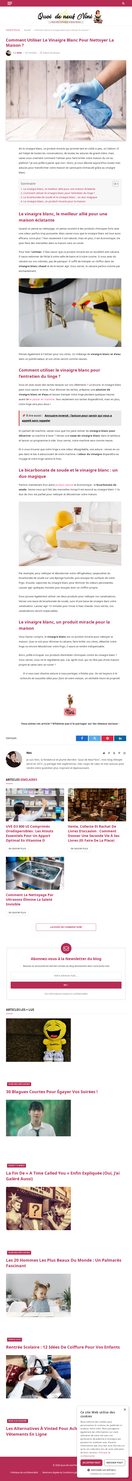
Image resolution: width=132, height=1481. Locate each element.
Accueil (27, 30)
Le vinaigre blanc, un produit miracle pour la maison (54, 201)
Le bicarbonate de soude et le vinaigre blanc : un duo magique (60, 197)
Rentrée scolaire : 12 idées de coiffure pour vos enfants (63, 1347)
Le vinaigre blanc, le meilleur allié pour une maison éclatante (59, 189)
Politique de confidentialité (24, 1472)
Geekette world (16, 1165)
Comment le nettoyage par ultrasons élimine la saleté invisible (29, 899)
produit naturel (64, 484)
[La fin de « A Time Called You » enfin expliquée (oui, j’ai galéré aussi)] (66, 1134)
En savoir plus (17, 848)
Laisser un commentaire (66, 927)
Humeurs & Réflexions (19, 1084)
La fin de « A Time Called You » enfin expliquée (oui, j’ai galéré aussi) (63, 1175)
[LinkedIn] (9, 181)
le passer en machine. (42, 399)
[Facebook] (9, 157)
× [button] (124, 1409)
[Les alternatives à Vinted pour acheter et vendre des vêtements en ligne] (66, 1389)
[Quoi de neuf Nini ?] (66, 16)
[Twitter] (9, 165)
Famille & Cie (14, 1339)
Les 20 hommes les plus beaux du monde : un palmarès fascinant (63, 1263)
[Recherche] (123, 3)
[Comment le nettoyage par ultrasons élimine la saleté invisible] (35, 873)
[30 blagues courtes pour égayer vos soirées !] (66, 1052)
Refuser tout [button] (115, 1462)
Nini (19, 53)
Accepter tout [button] (91, 1462)
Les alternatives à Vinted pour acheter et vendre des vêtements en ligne (60, 1431)
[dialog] (103, 1442)
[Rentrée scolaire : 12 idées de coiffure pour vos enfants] (66, 1308)
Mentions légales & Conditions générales (63, 1472)
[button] (102, 1470)
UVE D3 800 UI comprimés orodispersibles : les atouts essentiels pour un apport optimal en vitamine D (29, 833)
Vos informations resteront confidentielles (66, 993)
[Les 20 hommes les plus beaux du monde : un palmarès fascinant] (66, 1221)
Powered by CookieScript (103, 1474)
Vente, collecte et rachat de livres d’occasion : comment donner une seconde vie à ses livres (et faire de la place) (93, 833)
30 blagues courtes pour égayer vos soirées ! (52, 1091)
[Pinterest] (9, 173)
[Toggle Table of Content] (114, 184)
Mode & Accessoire (17, 1421)
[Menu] (10, 3)
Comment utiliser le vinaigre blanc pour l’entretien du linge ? (59, 193)
